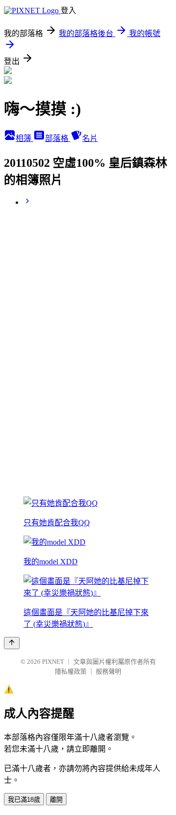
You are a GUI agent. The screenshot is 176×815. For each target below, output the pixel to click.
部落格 (57, 138)
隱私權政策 (71, 671)
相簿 (24, 138)
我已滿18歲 (24, 799)
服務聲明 (108, 671)
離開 (56, 799)
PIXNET (53, 661)
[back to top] (12, 643)
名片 (90, 138)
